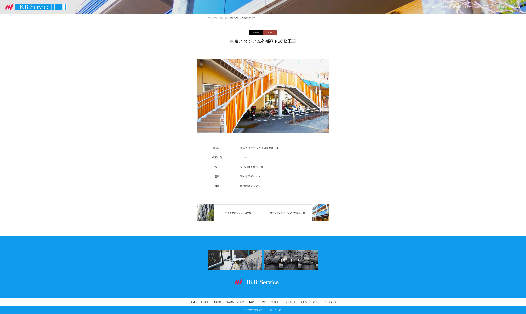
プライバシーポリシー (310, 302)
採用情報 (500, 7)
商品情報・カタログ (461, 7)
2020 (270, 33)
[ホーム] (209, 18)
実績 (490, 7)
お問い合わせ (515, 7)
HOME (192, 302)
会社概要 (432, 7)
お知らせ (479, 7)
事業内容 (444, 7)
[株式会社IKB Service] (36, 6)
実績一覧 (256, 33)
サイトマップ (330, 302)
